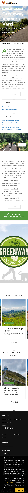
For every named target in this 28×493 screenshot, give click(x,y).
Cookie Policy (8, 482)
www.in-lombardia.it (6, 419)
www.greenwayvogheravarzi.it (11, 120)
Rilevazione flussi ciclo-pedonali (11, 129)
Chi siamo (4, 434)
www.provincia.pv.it (18, 419)
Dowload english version (9, 109)
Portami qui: (14, 216)
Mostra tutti (14, 355)
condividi (8, 37)
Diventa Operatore (7, 446)
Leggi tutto (14, 94)
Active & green (6, 43)
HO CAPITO (19, 490)
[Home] (9, 2)
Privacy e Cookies (17, 434)
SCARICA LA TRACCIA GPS (10, 127)
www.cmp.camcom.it (6, 422)
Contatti (4, 437)
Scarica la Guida (7, 107)
